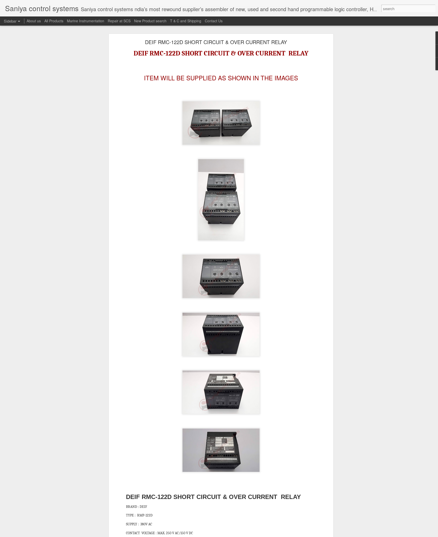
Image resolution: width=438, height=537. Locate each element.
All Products (53, 20)
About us (34, 20)
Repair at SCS (119, 20)
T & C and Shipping (185, 20)
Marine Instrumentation (85, 20)
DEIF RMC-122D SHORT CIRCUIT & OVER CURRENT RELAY (216, 42)
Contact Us (214, 20)
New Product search (150, 20)
